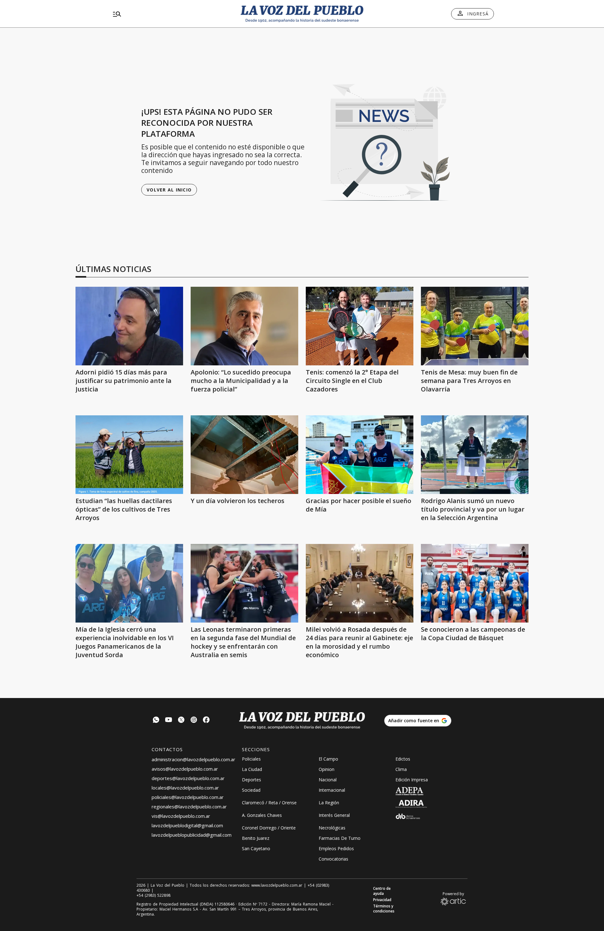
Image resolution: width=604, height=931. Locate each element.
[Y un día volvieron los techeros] (244, 454)
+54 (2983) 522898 (154, 895)
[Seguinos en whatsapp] (156, 720)
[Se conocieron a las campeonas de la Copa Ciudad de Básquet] (474, 583)
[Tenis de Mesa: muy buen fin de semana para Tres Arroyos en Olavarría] (474, 326)
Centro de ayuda (382, 891)
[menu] (171, 13)
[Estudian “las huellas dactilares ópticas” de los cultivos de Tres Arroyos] (129, 454)
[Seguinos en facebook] (206, 720)
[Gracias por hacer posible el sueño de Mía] (359, 454)
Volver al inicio (169, 190)
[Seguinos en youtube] (168, 720)
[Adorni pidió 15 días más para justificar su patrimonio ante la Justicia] (129, 326)
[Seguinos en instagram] (193, 720)
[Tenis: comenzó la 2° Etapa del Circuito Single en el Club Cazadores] (359, 326)
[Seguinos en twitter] (181, 720)
